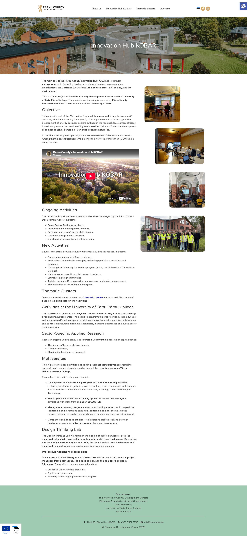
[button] (243, 6)
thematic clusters (94, 297)
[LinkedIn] (208, 9)
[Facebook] (203, 9)
